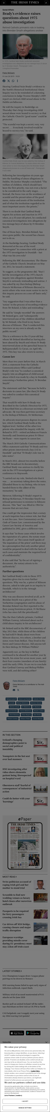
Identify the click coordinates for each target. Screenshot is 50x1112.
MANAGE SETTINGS (25, 1108)
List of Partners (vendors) (13, 1095)
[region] (25, 1077)
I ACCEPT (25, 1101)
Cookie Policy (35, 1071)
